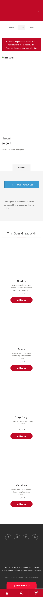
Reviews (21, 167)
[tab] (21, 167)
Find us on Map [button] (22, 585)
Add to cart (22, 300)
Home (11, 27)
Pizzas (21, 27)
